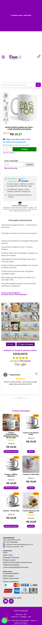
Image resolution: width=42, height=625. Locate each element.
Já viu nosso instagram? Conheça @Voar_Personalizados (14, 293)
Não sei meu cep (10, 168)
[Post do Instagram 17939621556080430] (15, 326)
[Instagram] (11, 601)
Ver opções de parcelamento (14, 142)
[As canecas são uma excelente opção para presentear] (6, 326)
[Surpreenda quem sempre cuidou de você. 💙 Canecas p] (6, 307)
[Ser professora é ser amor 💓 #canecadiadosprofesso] (6, 336)
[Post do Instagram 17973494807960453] (25, 307)
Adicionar (31, 451)
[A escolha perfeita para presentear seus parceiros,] (6, 317)
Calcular (30, 164)
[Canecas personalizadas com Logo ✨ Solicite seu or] (34, 317)
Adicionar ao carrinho (11, 451)
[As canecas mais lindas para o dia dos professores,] (34, 336)
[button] (4, 620)
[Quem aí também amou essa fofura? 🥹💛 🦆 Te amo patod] (15, 307)
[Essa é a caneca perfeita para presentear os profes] (25, 336)
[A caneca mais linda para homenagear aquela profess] (15, 336)
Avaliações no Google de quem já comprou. (20, 350)
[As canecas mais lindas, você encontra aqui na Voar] (34, 326)
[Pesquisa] (38, 85)
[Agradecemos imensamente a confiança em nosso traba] (34, 307)
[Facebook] (5, 601)
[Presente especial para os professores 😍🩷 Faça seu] (25, 326)
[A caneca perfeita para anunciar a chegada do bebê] (25, 317)
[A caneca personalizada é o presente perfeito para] (15, 317)
